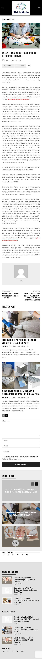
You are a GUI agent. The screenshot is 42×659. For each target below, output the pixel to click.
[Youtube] (27, 555)
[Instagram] (8, 555)
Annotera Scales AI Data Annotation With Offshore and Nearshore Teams (21, 490)
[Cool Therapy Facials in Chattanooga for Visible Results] (7, 580)
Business (10, 19)
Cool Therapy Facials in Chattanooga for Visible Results (21, 536)
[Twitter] (22, 555)
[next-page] (6, 415)
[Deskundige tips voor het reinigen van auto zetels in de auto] (21, 324)
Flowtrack (12, 346)
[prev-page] (3, 415)
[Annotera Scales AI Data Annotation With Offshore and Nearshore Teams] (7, 619)
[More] (29, 66)
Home (4, 19)
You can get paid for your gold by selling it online (10, 296)
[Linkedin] (13, 555)
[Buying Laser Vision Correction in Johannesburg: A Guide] (7, 600)
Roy (7, 60)
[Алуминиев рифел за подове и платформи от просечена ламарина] (21, 375)
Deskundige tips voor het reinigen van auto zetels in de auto (19, 341)
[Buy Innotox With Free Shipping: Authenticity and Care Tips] (7, 590)
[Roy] (4, 60)
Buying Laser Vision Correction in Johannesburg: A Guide (26, 600)
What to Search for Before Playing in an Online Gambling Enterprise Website (32, 297)
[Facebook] (4, 555)
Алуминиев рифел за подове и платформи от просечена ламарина (20, 393)
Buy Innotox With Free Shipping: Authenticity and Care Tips (25, 590)
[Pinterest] (17, 555)
